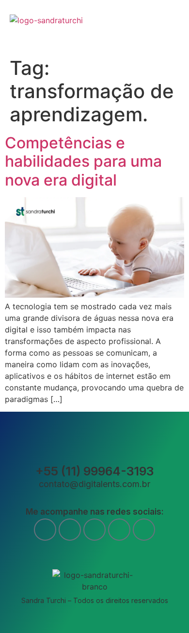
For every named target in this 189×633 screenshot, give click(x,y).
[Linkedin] (119, 529)
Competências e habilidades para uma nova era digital (83, 161)
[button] (174, 26)
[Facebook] (45, 529)
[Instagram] (94, 529)
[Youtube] (70, 529)
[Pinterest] (144, 529)
